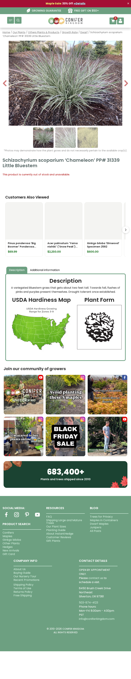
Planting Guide (56, 530)
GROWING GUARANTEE (46, 10)
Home (6, 32)
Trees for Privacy (101, 517)
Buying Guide (22, 573)
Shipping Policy (23, 585)
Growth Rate (70, 32)
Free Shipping (22, 595)
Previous (5, 83)
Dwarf (84, 32)
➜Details (79, 3)
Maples (7, 536)
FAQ (49, 517)
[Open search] (18, 20)
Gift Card (9, 554)
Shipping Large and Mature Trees (64, 521)
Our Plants (19, 32)
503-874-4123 (88, 603)
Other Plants (11, 543)
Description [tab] (17, 270)
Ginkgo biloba (12, 540)
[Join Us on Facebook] (6, 517)
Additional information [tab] (45, 270)
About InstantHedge (59, 534)
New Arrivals (11, 550)
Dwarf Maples (99, 524)
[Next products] (125, 229)
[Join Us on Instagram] (16, 517)
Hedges (8, 547)
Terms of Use (22, 588)
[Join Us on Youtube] (37, 517)
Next (126, 83)
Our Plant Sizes (56, 526)
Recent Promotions (26, 580)
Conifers (8, 533)
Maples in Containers (104, 520)
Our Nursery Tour (24, 576)
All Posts (95, 531)
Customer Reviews (58, 537)
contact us (96, 578)
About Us (19, 569)
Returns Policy (22, 592)
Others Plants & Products (43, 32)
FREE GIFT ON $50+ (86, 10)
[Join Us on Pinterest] (27, 517)
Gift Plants (53, 541)
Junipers (95, 527)
